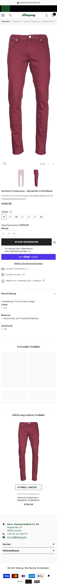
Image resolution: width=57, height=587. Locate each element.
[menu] (3, 15)
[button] (48, 164)
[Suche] (10, 15)
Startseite (5, 21)
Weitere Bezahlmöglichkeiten (28, 263)
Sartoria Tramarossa (28, 494)
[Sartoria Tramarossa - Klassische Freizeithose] (28, 452)
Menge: (5, 228)
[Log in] (46, 15)
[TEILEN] (54, 242)
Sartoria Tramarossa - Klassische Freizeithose (28, 498)
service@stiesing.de (16, 537)
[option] (28, 3)
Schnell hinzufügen (29, 487)
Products (16, 21)
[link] (14, 397)
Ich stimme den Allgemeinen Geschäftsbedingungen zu (19, 250)
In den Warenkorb (26, 242)
